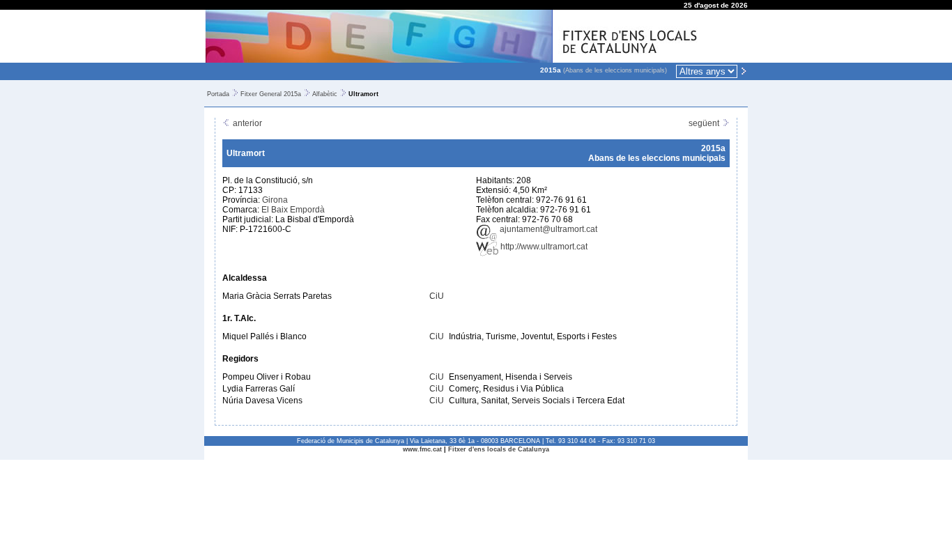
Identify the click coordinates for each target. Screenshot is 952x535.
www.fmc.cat (422, 449)
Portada (218, 94)
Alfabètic (324, 94)
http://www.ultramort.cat (543, 246)
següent (705, 123)
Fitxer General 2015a (270, 94)
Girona (275, 200)
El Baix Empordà (293, 210)
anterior (246, 123)
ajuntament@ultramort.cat (547, 229)
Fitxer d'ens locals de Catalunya (498, 449)
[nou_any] (743, 70)
